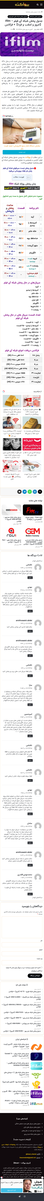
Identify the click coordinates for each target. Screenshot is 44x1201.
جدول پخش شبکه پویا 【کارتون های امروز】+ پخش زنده (15, 1083)
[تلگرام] (24, 492)
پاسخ (30, 578)
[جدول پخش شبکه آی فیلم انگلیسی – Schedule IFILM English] (36, 1066)
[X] (40, 492)
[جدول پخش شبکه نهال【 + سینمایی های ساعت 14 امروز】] (36, 1075)
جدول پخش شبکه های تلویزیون (18, 16)
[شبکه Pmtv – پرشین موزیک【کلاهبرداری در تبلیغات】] (32, 509)
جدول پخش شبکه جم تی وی (32, 1134)
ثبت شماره (22, 152)
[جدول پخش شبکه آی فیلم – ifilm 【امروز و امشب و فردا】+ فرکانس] (36, 1094)
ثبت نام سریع (12, 1190)
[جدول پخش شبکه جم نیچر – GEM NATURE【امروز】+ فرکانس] (11, 509)
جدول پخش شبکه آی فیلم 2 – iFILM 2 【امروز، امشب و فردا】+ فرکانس (17, 1102)
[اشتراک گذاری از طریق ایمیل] (19, 492)
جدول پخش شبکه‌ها (31, 12)
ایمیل (40, 950)
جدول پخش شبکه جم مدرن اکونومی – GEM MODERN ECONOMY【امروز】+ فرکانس (32, 542)
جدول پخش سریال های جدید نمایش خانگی (27, 1124)
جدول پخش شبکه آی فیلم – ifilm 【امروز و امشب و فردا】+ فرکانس (15, 1092)
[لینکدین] (35, 492)
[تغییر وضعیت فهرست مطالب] (27, 177)
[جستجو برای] (38, 5)
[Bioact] (22, 4)
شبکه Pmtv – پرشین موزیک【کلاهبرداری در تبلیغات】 (33, 518)
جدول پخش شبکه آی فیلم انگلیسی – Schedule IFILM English (18, 1064)
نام (41, 941)
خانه (39, 12)
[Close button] (42, 1177)
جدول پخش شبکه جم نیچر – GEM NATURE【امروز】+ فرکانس (12, 519)
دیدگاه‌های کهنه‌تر (37, 561)
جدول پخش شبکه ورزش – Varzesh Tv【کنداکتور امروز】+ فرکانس (17, 1054)
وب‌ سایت (39, 959)
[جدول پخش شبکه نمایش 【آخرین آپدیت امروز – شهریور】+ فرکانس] (36, 1047)
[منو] (41, 5)
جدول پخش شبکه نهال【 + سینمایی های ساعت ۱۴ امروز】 (16, 1073)
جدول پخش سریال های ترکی (32, 1127)
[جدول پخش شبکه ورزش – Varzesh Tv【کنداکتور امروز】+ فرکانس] (36, 1057)
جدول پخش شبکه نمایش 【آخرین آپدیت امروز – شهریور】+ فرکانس (16, 1045)
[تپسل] (3, 116)
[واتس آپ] (30, 492)
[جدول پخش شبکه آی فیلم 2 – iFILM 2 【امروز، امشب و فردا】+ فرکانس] (36, 1104)
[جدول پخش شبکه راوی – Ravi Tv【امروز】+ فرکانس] (11, 532)
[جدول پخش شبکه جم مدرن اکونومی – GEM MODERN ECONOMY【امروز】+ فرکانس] (32, 532)
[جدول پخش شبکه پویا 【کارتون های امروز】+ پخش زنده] (36, 1085)
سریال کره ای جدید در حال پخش (31, 1131)
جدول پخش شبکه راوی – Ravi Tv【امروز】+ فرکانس (11, 541)
